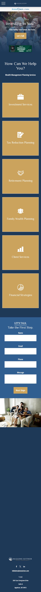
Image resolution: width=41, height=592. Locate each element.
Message (20, 372)
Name (20, 332)
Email (20, 346)
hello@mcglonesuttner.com (20, 571)
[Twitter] (20, 566)
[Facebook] (16, 566)
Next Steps (20, 390)
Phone (20, 359)
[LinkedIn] (24, 566)
